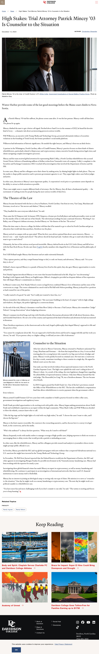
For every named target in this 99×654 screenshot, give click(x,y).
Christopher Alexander (89, 31)
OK (16, 650)
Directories (57, 625)
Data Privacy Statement (63, 644)
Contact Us (40, 633)
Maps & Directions (40, 628)
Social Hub (57, 622)
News (12, 11)
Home (4, 11)
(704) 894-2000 (82, 639)
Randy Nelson (20, 510)
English (40, 247)
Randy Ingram (8, 510)
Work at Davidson (39, 623)
